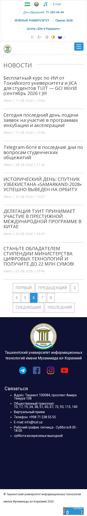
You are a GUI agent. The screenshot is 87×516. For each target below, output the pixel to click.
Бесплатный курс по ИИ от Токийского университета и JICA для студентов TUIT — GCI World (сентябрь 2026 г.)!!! (40, 85)
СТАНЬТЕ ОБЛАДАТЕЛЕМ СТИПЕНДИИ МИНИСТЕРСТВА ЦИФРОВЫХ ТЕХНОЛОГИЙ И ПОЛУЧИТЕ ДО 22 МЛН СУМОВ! (38, 256)
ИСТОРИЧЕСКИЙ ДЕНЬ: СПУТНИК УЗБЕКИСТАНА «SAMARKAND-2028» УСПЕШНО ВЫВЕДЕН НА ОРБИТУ (42, 184)
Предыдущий (52, 288)
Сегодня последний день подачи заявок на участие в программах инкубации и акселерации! (40, 120)
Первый (24, 288)
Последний (60, 307)
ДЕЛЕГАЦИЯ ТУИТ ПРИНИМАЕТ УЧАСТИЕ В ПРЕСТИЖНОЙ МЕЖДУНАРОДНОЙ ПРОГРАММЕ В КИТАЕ (42, 219)
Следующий (28, 307)
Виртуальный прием (29, 412)
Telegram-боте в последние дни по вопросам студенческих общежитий (43, 152)
